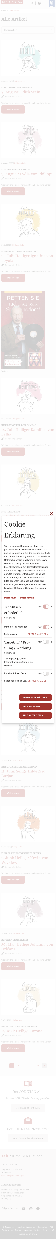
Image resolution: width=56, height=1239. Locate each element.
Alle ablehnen (31, 706)
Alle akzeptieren (33, 715)
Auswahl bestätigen (35, 697)
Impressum (10, 597)
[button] (40, 634)
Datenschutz (27, 597)
